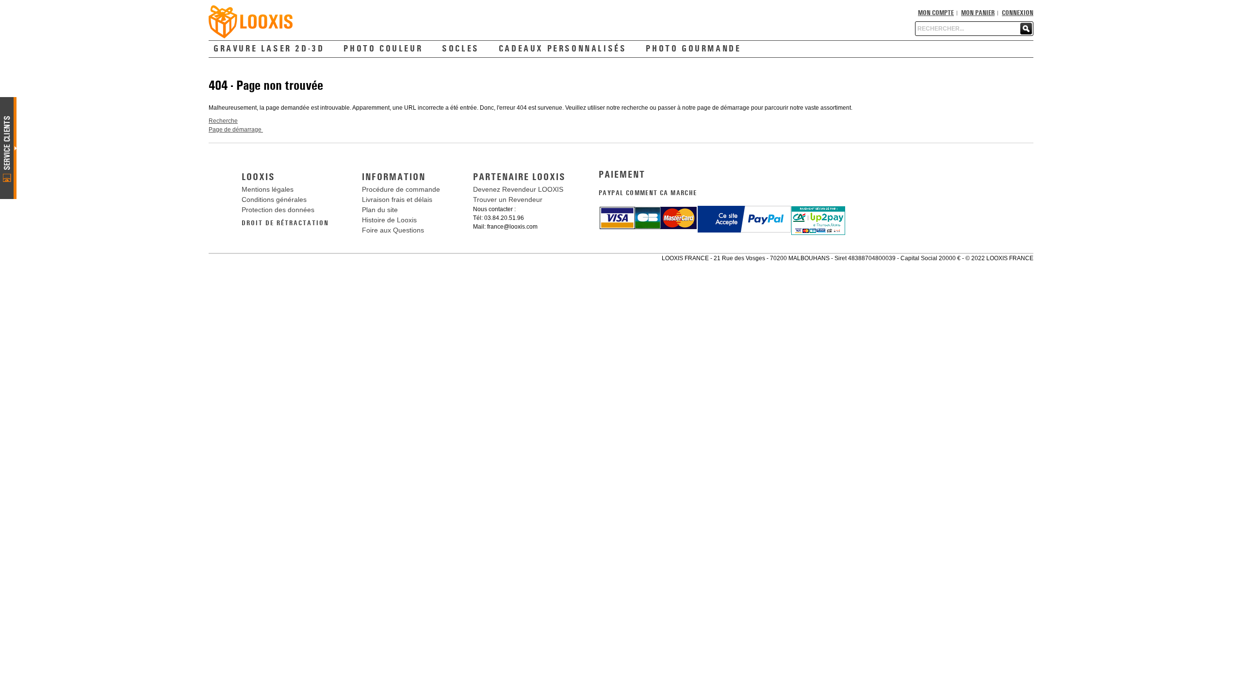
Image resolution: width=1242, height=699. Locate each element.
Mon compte (936, 13)
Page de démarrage (236, 129)
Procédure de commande (401, 189)
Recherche (223, 120)
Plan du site (380, 210)
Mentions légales (268, 189)
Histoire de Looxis (389, 220)
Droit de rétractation (285, 223)
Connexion (1017, 13)
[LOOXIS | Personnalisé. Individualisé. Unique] (251, 21)
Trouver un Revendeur (507, 199)
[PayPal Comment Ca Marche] (744, 210)
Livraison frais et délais (397, 199)
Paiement (622, 175)
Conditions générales (274, 199)
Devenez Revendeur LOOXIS (518, 189)
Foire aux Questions (393, 230)
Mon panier (978, 13)
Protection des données (278, 210)
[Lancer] (1026, 28)
